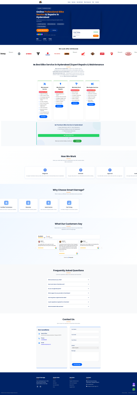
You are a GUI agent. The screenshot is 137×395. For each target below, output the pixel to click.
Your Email (73, 334)
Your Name (73, 329)
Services (73, 2)
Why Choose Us (87, 2)
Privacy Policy (124, 392)
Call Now (53, 30)
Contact (97, 2)
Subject (73, 345)
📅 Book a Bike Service (42, 30)
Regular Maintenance (74, 381)
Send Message (77, 364)
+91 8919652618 (44, 339)
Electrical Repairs (73, 383)
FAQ (93, 2)
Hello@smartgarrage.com (92, 386)
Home (69, 2)
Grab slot (96, 35)
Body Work (72, 385)
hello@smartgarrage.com (46, 344)
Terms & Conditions (132, 392)
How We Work (80, 2)
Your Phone (73, 340)
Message (73, 350)
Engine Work (72, 387)
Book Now (43, 116)
